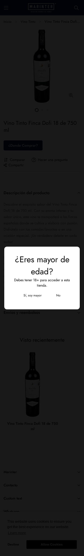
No (58, 295)
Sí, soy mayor (33, 295)
